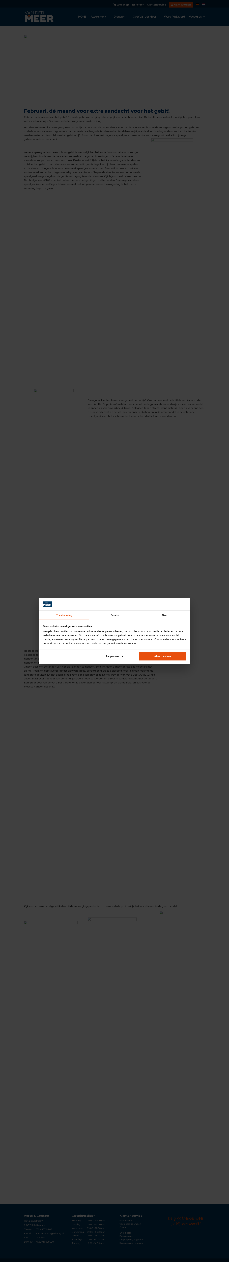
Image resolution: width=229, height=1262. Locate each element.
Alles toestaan (162, 656)
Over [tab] (165, 615)
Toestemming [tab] (64, 615)
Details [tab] (114, 615)
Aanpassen (112, 656)
